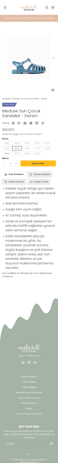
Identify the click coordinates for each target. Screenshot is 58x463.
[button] (47, 7)
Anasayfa (6, 99)
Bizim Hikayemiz (29, 403)
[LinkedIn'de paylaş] (25, 123)
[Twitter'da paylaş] (19, 123)
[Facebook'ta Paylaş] (13, 123)
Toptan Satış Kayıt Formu (29, 413)
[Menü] (5, 7)
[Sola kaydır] (5, 58)
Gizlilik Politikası (29, 387)
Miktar (5, 158)
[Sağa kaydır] (53, 58)
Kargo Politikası (29, 376)
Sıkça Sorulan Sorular (29, 397)
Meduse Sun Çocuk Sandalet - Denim (30, 99)
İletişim (29, 408)
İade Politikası (29, 381)
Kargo (15, 134)
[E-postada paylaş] (37, 123)
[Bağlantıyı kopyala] (43, 123)
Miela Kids (23, 459)
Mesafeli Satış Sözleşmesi (29, 392)
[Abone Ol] (52, 444)
